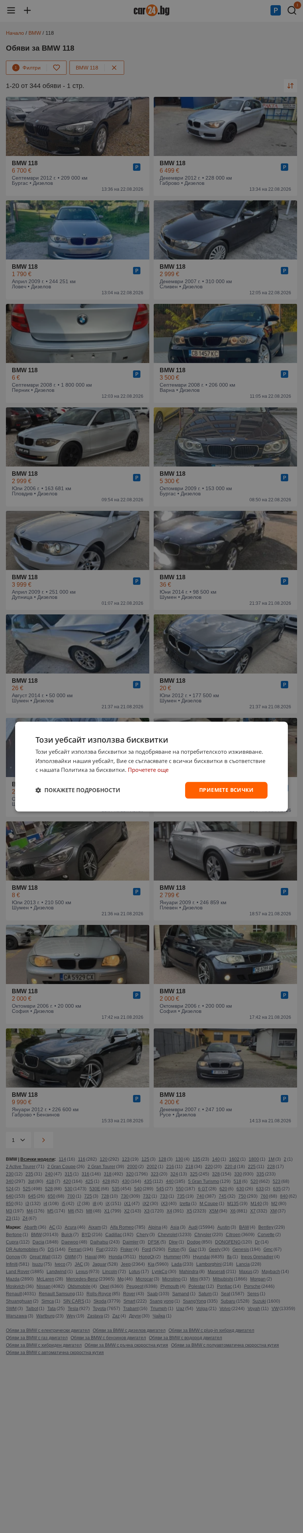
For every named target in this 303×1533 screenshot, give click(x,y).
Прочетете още (148, 770)
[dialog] (151, 766)
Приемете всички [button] (226, 789)
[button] (77, 790)
